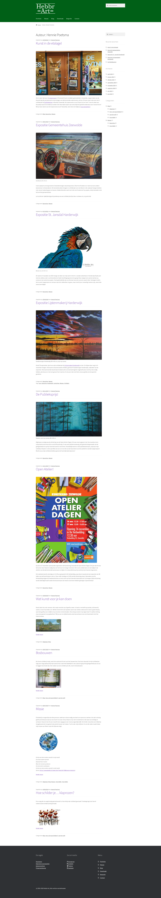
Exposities (48, 114)
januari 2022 (111, 77)
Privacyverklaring (41, 868)
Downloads (60, 18)
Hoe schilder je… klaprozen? (55, 793)
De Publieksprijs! (47, 394)
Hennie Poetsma (55, 40)
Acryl (40, 383)
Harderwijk (50, 383)
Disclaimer (39, 862)
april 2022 (110, 74)
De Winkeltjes (48, 102)
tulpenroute (52, 98)
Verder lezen (39, 634)
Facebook (70, 868)
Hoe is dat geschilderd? (52, 698)
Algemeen (45, 642)
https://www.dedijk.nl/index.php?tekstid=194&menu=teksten (57, 770)
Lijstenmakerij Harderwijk (72, 365)
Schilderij (66, 383)
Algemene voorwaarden (42, 864)
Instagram (71, 862)
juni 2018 (110, 94)
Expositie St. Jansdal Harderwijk (57, 214)
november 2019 (111, 85)
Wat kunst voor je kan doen (54, 599)
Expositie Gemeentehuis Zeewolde (59, 125)
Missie (40, 709)
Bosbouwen (44, 653)
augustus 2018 (111, 88)
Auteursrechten (40, 866)
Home (39, 25)
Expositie (44, 383)
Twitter (70, 866)
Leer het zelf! (61, 698)
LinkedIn (70, 864)
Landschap (56, 383)
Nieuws (46, 18)
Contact (77, 18)
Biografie (69, 18)
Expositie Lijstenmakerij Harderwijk (59, 303)
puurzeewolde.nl (85, 107)
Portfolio (38, 18)
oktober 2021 (111, 80)
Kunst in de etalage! (49, 43)
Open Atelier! (44, 469)
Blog (52, 18)
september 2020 (112, 82)
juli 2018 (110, 91)
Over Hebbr (58, 782)
